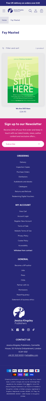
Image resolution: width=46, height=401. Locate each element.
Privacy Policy (23, 236)
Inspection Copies (23, 167)
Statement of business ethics (23, 299)
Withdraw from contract (23, 250)
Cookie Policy (23, 240)
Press (23, 275)
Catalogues (23, 186)
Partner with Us (23, 285)
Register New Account (23, 221)
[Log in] (35, 10)
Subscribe (10, 144)
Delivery (23, 162)
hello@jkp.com (31, 355)
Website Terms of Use (23, 231)
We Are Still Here (23, 108)
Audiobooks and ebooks (23, 182)
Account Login (23, 216)
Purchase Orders (23, 172)
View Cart (23, 211)
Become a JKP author (23, 265)
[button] (4, 11)
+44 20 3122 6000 (16, 355)
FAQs (23, 280)
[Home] (16, 10)
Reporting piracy (23, 295)
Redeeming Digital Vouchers (23, 196)
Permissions (23, 290)
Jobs (23, 270)
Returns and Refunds (23, 191)
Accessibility (23, 245)
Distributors (23, 177)
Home (4, 20)
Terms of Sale (23, 226)
